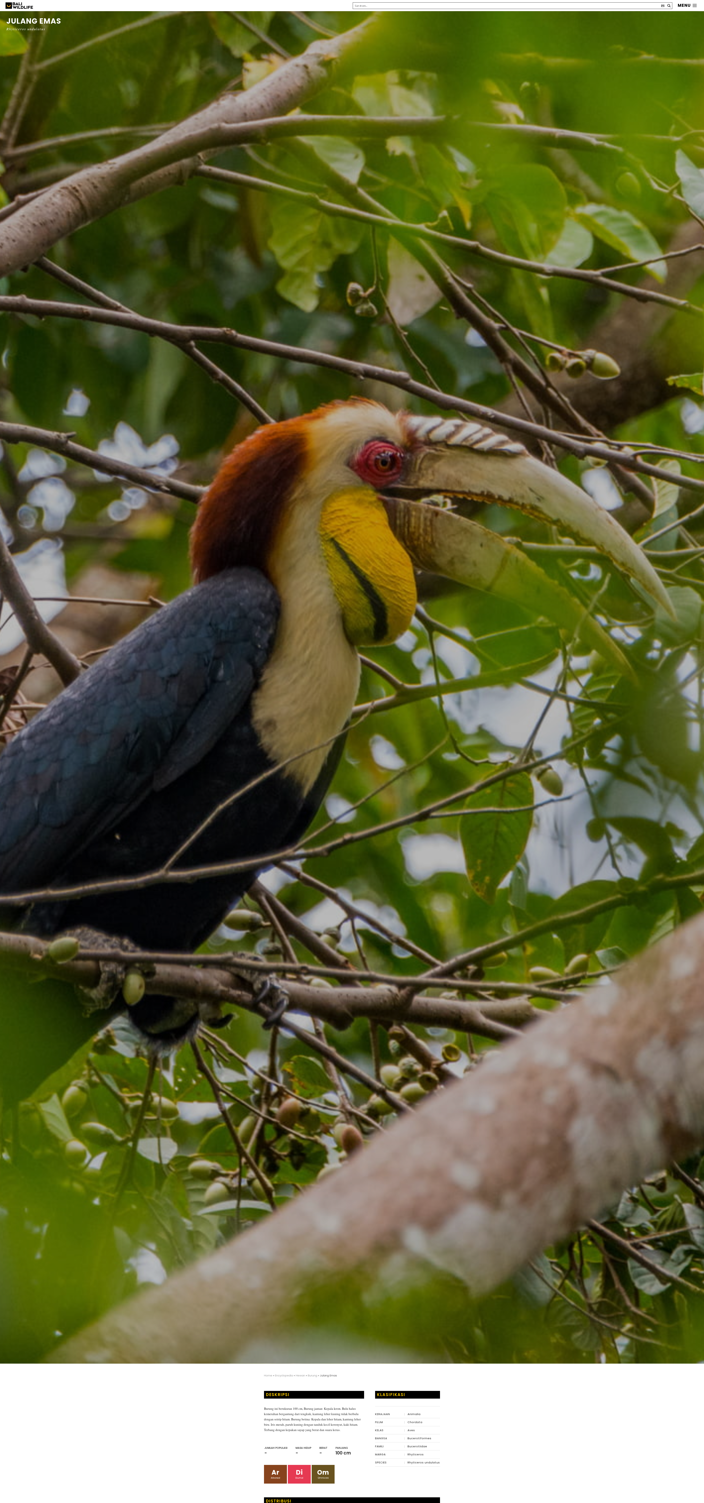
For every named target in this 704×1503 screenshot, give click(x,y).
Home (268, 1375)
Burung (312, 1375)
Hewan (300, 1375)
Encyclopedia (284, 1375)
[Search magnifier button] (669, 6)
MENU (684, 5)
